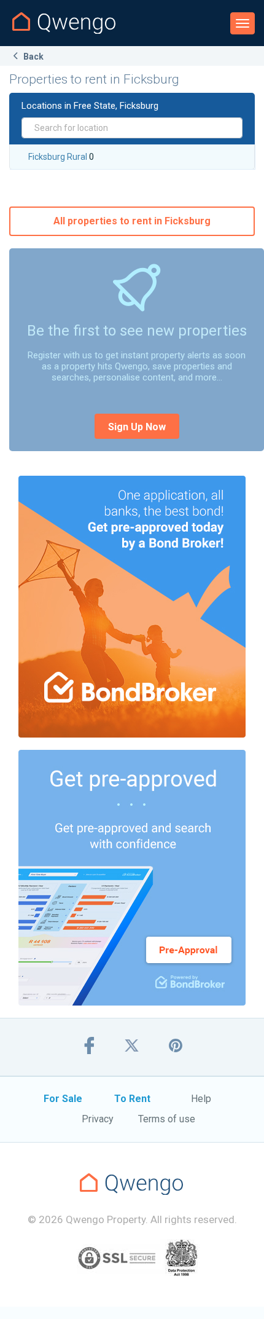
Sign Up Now (137, 427)
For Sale (63, 1098)
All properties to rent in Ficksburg (132, 221)
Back (32, 56)
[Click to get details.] (132, 607)
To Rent (132, 1098)
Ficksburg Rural (57, 157)
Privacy (98, 1119)
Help (201, 1098)
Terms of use (166, 1119)
